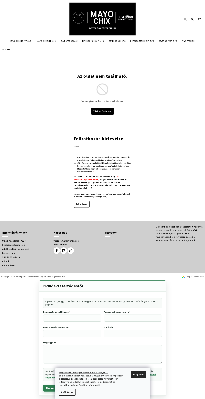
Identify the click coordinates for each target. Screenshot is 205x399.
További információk (89, 385)
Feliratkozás (81, 204)
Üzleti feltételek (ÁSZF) (14, 240)
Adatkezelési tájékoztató (15, 249)
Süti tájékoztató (11, 257)
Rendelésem (8, 265)
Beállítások (67, 392)
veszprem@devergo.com (95, 196)
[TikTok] (70, 250)
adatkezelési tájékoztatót (107, 166)
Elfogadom (138, 374)
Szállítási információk (13, 245)
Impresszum (8, 253)
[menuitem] (21, 41)
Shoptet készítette (195, 276)
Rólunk (5, 261)
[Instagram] (63, 250)
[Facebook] (57, 250)
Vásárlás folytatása (102, 111)
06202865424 (60, 244)
